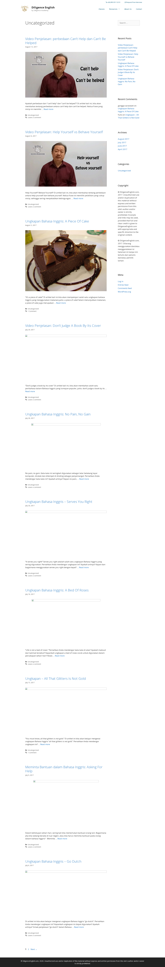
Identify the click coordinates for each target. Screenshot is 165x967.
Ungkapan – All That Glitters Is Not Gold (55, 678)
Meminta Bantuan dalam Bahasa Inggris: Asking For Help (63, 769)
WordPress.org (124, 291)
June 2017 (122, 146)
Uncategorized (33, 115)
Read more (48, 109)
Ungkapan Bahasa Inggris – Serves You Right (58, 501)
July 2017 (122, 142)
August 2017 (123, 139)
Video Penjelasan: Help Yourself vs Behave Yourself (64, 132)
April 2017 (122, 149)
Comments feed (125, 288)
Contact (139, 9)
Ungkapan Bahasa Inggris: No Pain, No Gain (58, 414)
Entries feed (123, 285)
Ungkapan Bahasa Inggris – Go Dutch (53, 861)
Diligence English (43, 7)
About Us (128, 9)
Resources (113, 9)
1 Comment (32, 311)
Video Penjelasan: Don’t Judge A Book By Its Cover (63, 325)
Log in (120, 281)
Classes (102, 9)
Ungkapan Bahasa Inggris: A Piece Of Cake (57, 221)
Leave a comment (34, 117)
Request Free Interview (134, 2)
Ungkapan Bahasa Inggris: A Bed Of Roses (57, 590)
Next (34, 949)
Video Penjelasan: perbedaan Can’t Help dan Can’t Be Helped (65, 40)
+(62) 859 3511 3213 (113, 2)
